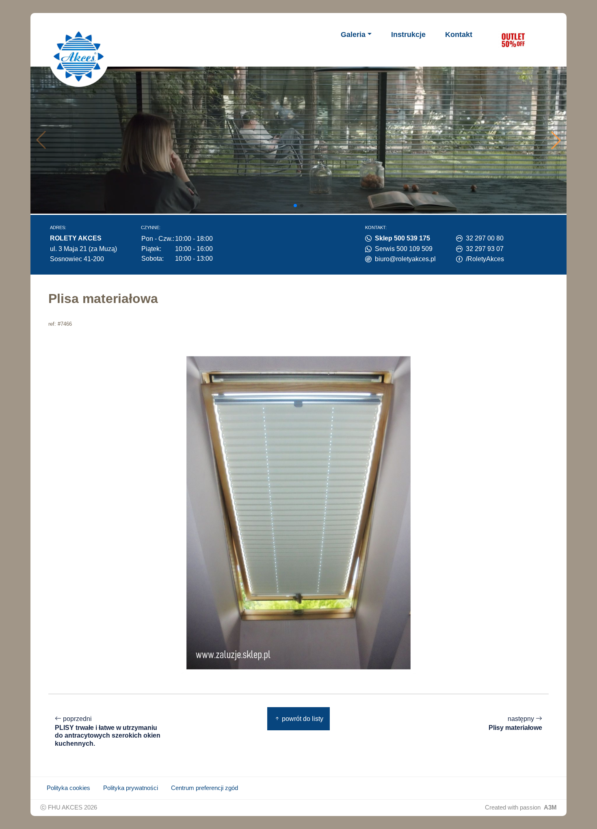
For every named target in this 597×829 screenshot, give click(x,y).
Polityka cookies (68, 788)
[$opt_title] (513, 40)
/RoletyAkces (485, 258)
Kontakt (458, 34)
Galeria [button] (353, 34)
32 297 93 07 (485, 248)
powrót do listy (301, 718)
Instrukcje (408, 34)
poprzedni (107, 731)
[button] (556, 140)
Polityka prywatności (130, 788)
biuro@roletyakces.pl (405, 258)
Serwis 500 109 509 (404, 248)
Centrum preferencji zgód (204, 788)
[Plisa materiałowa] (298, 512)
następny (515, 723)
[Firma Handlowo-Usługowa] (78, 56)
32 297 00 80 (485, 238)
